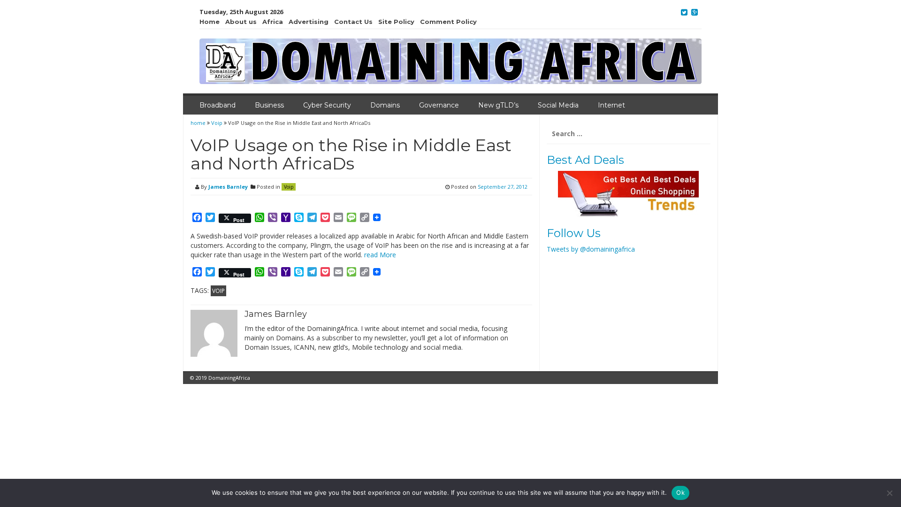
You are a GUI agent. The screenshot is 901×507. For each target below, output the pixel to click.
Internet (611, 105)
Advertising (308, 21)
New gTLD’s (498, 105)
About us (241, 21)
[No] (889, 493)
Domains (385, 105)
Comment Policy (448, 21)
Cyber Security (327, 105)
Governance (439, 105)
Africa (272, 21)
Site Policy (396, 21)
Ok (680, 492)
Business (269, 105)
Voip (216, 122)
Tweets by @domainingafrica (591, 249)
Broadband (217, 105)
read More (380, 254)
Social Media (558, 105)
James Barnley (228, 186)
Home (209, 21)
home (199, 122)
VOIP (218, 291)
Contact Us (353, 21)
